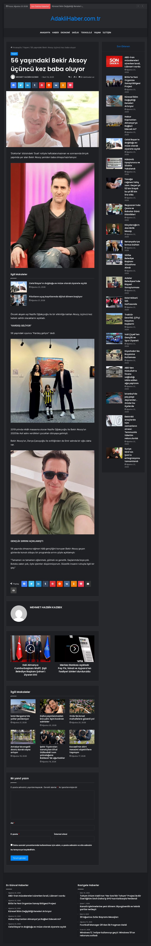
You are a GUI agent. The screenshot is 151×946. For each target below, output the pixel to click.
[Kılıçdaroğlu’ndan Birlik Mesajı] (114, 229)
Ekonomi (65, 32)
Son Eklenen (123, 46)
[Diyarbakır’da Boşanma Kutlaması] (114, 355)
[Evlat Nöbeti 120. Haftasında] (114, 302)
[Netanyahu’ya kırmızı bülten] (114, 245)
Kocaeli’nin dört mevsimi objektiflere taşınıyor (80, 749)
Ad (13, 823)
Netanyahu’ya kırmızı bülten (132, 243)
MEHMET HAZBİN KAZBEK (27, 77)
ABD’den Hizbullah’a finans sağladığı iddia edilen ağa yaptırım (132, 375)
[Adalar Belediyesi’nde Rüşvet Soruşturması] (114, 282)
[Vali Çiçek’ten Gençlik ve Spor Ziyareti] (114, 338)
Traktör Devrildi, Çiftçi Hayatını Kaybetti (132, 319)
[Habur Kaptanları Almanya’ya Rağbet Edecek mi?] (114, 120)
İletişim (107, 32)
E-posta (15, 834)
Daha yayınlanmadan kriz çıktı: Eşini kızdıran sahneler (52, 719)
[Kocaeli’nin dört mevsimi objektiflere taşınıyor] (82, 737)
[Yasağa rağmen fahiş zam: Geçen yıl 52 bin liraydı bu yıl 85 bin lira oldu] (114, 183)
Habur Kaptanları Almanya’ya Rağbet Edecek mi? (131, 123)
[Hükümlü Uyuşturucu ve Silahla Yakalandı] (114, 163)
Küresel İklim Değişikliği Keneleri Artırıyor (70, 6)
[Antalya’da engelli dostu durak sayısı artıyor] (23, 737)
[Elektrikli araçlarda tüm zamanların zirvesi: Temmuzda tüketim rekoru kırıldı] (114, 420)
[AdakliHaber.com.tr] (75, 18)
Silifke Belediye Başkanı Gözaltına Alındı (130, 261)
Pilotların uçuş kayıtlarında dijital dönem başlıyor (55, 296)
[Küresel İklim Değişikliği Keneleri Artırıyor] (114, 100)
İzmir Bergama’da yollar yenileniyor (20, 717)
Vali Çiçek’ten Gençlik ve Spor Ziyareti (132, 337)
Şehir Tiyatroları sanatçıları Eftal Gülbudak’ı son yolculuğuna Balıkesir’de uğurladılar (52, 752)
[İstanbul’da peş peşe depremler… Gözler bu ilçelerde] (114, 397)
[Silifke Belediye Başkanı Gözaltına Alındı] (114, 259)
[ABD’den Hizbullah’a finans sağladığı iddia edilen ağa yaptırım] (114, 371)
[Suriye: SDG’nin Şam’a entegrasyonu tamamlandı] (114, 452)
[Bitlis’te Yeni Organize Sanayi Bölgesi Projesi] (114, 81)
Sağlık (75, 32)
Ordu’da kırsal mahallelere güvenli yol (81, 717)
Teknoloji (86, 32)
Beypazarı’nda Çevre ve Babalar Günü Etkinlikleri (132, 210)
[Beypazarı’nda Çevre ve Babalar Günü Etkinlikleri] (114, 209)
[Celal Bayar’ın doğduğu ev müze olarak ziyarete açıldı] (19, 286)
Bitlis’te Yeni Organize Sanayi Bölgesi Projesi (132, 82)
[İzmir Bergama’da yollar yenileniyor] (23, 706)
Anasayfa (45, 32)
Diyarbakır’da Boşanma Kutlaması (132, 354)
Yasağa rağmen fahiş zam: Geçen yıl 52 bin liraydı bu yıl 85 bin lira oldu (132, 187)
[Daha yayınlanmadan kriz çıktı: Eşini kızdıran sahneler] (52, 706)
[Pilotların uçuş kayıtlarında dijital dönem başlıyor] (19, 300)
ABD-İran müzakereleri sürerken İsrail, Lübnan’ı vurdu (132, 62)
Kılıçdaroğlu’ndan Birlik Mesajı (132, 228)
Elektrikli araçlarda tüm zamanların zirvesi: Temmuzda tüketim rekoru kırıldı (131, 427)
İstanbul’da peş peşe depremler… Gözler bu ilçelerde (131, 400)
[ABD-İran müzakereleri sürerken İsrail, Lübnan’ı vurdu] (114, 61)
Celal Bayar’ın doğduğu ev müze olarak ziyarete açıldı (58, 283)
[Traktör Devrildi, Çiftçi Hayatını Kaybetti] (114, 318)
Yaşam (97, 32)
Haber (55, 32)
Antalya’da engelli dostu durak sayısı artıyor (21, 749)
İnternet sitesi (60, 834)
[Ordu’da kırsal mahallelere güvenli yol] (82, 706)
